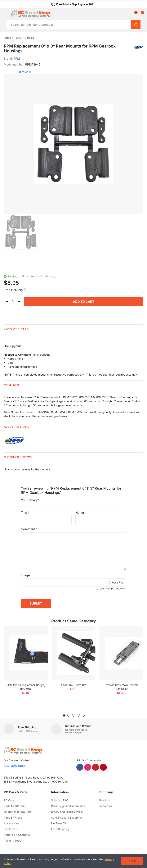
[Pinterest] (103, 767)
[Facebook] (79, 767)
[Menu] (5, 13)
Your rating (29, 500)
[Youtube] (95, 767)
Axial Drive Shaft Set (73, 685)
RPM (16, 58)
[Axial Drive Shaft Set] (73, 653)
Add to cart (83, 302)
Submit (36, 603)
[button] (72, 4)
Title (24, 512)
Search (135, 24)
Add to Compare (38, 632)
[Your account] (132, 14)
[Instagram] (87, 767)
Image (25, 575)
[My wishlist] (134, 14)
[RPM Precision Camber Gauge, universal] (26, 653)
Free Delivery (13, 290)
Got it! (132, 861)
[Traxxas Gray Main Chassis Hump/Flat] (121, 653)
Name (79, 512)
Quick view (38, 640)
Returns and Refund (78, 726)
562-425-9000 (15, 766)
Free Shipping (27, 727)
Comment (28, 529)
